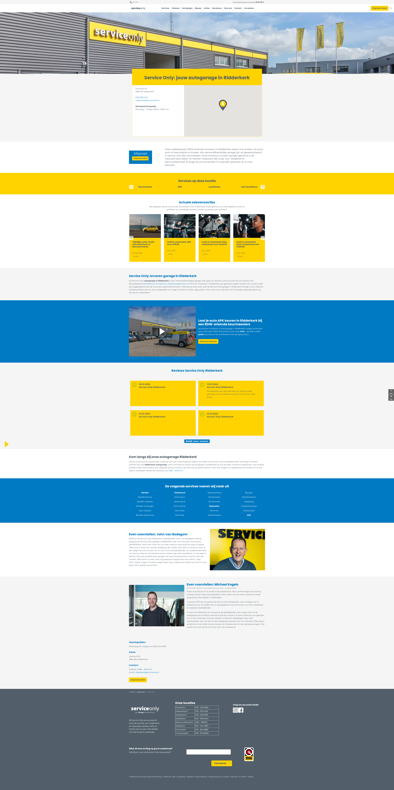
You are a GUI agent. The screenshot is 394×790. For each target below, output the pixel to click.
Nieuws (198, 8)
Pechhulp (179, 515)
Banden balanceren (145, 515)
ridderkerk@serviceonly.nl (147, 100)
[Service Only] (138, 8)
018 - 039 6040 (201, 718)
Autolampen (249, 511)
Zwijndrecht (181, 715)
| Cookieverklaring (214, 776)
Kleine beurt (179, 501)
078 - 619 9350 (201, 715)
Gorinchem (181, 729)
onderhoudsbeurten (177, 284)
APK (192, 284)
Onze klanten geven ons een (244, 2)
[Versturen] (251, 778)
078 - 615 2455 (201, 711)
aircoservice (161, 284)
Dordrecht (180, 707)
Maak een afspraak (208, 341)
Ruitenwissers (214, 515)
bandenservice (148, 284)
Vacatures (217, 8)
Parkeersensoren (249, 506)
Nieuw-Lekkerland (184, 722)
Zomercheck (214, 501)
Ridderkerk (181, 718)
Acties (207, 8)
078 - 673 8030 (202, 733)
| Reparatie (190, 776)
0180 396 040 (141, 97)
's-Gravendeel (182, 733)
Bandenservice (145, 497)
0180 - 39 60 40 (175, 471)
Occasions (249, 8)
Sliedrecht (180, 726)
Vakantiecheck (214, 493)
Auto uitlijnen (145, 511)
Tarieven (175, 8)
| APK (173, 776)
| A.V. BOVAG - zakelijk (245, 776)
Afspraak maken (379, 8)
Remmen (214, 511)
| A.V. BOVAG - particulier (229, 776)
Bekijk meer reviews (197, 441)
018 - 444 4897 (202, 726)
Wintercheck (214, 497)
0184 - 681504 (201, 722)
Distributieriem (249, 497)
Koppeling (249, 501)
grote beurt (243, 334)
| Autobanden (181, 776)
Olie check (180, 511)
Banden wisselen (145, 501)
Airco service (180, 506)
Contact (238, 8)
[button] (223, 105)
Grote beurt (179, 497)
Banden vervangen (145, 506)
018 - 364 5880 (201, 729)
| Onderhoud (167, 776)
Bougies (249, 493)
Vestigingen (187, 8)
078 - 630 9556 (201, 707)
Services (165, 8)
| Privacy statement (200, 776)
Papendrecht (182, 711)
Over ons (228, 8)
